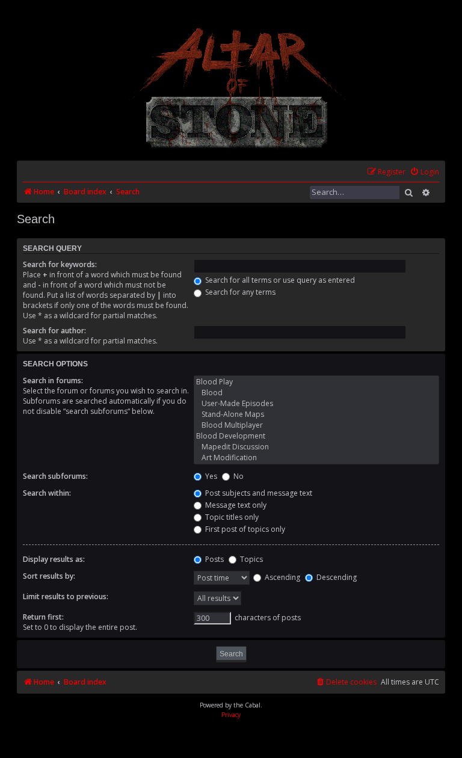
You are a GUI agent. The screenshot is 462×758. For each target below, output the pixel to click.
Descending (336, 577)
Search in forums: (53, 380)
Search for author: (54, 330)
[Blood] (316, 392)
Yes (210, 476)
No (238, 476)
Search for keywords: (60, 264)
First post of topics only (244, 529)
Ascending (281, 577)
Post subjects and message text (257, 493)
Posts (213, 559)
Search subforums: (55, 476)
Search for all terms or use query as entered (279, 280)
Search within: (47, 493)
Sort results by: (49, 576)
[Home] (238, 87)
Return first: (43, 617)
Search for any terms (239, 292)
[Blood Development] (316, 436)
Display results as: (54, 559)
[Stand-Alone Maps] (316, 414)
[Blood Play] (316, 382)
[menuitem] (424, 172)
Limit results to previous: (65, 596)
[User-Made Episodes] (316, 403)
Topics (250, 559)
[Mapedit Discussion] (316, 447)
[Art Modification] (316, 457)
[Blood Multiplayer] (316, 425)
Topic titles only (231, 517)
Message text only (234, 505)
